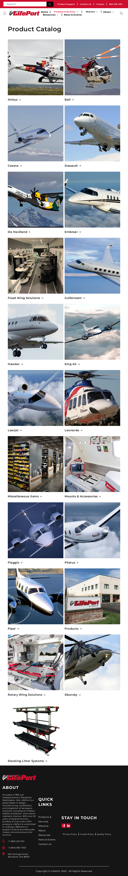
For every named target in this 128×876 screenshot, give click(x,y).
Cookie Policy (87, 834)
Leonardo (72, 430)
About (42, 830)
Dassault (71, 165)
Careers (100, 4)
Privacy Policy (70, 834)
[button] (4, 13)
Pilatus (70, 562)
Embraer (71, 232)
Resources (44, 835)
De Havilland (17, 232)
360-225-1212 (115, 4)
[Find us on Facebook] (64, 826)
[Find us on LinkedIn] (68, 826)
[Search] (50, 4)
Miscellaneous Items (23, 496)
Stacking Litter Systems (26, 761)
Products (72, 628)
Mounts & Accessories (81, 496)
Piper (12, 628)
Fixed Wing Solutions (24, 298)
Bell (67, 99)
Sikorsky (71, 694)
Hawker (14, 364)
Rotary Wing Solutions (25, 694)
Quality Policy (104, 834)
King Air (71, 364)
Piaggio (13, 562)
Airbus (13, 99)
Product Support (66, 4)
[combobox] (28, 4)
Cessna (13, 165)
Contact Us (85, 4)
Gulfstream (73, 298)
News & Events (47, 839)
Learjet (13, 430)
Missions (43, 826)
